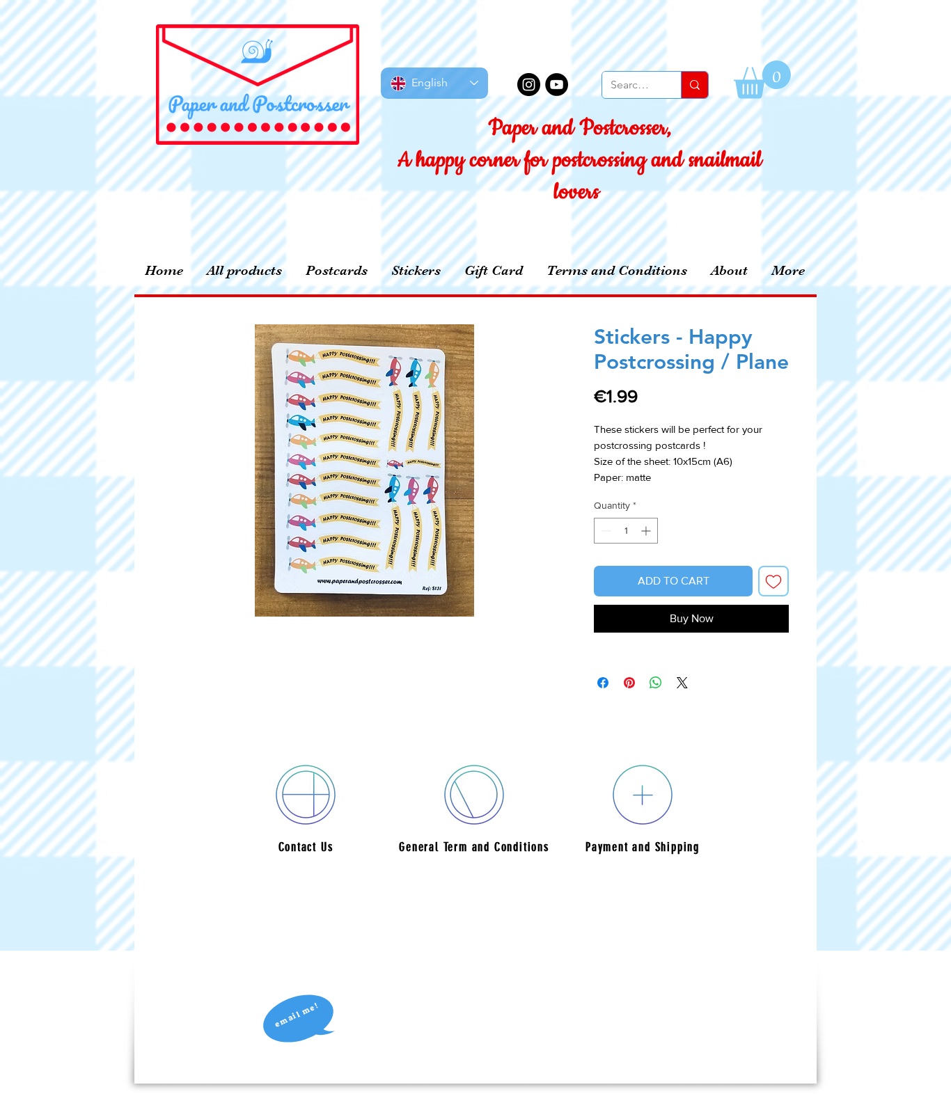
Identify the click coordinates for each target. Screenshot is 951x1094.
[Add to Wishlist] (773, 581)
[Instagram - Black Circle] (528, 84)
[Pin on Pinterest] (629, 682)
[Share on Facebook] (603, 682)
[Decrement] (604, 530)
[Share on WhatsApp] (655, 682)
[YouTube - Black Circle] (556, 84)
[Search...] (694, 85)
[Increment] (647, 530)
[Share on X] (682, 682)
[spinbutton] (625, 530)
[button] (762, 80)
